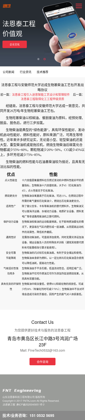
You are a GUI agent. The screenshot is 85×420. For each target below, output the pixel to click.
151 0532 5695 (42, 415)
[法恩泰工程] (27, 391)
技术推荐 (42, 72)
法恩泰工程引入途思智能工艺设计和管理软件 (41, 94)
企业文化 (15, 44)
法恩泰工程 (6, 6)
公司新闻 (8, 72)
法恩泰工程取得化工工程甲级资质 (42, 99)
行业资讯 (25, 72)
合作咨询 (42, 361)
